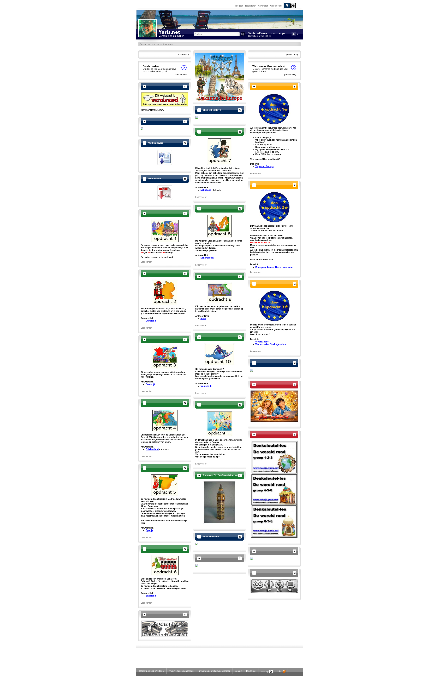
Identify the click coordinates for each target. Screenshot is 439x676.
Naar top (264, 671)
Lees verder (146, 262)
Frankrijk (150, 384)
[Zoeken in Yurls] (243, 34)
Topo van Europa (264, 166)
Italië (203, 318)
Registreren (250, 6)
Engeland (151, 595)
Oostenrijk (205, 386)
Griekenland (152, 449)
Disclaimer (251, 671)
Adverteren (263, 6)
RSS (280, 671)
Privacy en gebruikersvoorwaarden (214, 671)
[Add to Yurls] (287, 5)
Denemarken (207, 257)
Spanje (149, 530)
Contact (238, 671)
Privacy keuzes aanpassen (181, 671)
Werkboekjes (276, 6)
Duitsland (151, 320)
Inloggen (239, 6)
